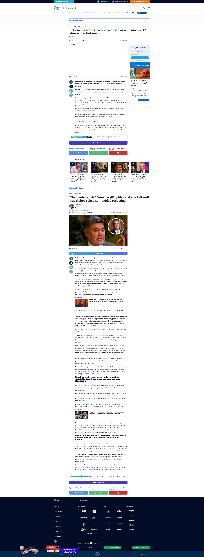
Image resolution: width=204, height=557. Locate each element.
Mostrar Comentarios (98, 142)
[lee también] (82, 303)
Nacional (63, 13)
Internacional (71, 13)
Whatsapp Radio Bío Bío (142, 547)
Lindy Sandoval (79, 204)
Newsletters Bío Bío (104, 1)
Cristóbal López (84, 210)
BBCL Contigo (116, 13)
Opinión (100, 13)
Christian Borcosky (76, 37)
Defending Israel (121, 268)
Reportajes (57, 536)
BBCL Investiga (107, 13)
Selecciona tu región (62, 1)
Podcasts (56, 13)
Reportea (92, 363)
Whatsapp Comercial (114, 547)
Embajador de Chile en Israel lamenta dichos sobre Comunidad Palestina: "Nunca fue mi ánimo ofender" (106, 300)
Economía (79, 13)
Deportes (86, 13)
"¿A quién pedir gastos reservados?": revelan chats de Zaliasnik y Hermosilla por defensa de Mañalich (106, 412)
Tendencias (93, 13)
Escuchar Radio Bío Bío (140, 1)
